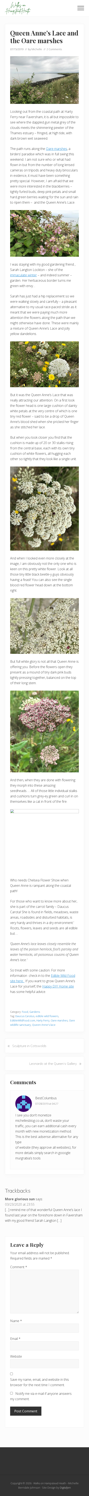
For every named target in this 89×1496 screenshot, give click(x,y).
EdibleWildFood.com (22, 1020)
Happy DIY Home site (58, 986)
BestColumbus (46, 1098)
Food (25, 1012)
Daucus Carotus (24, 1016)
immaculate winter (23, 275)
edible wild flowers (47, 1016)
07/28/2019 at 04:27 (46, 1103)
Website (16, 1356)
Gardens (34, 1012)
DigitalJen (65, 1487)
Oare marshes (56, 148)
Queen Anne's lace (43, 1025)
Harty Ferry (42, 1020)
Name (16, 1321)
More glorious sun (20, 1199)
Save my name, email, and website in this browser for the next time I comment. (39, 1382)
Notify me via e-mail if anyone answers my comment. (41, 1396)
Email (15, 1338)
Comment (18, 1267)
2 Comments (54, 49)
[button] (80, 8)
